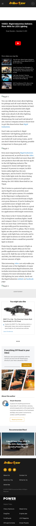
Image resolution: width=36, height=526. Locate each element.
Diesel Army (23, 509)
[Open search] (32, 3)
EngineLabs (23, 513)
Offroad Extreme (9, 523)
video (17, 263)
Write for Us (23, 480)
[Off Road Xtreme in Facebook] (9, 469)
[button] (18, 43)
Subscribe (26, 365)
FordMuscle (7, 518)
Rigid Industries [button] (26, 153)
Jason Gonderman (8, 331)
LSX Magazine (24, 518)
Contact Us (23, 475)
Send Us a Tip (8, 480)
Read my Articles (17, 419)
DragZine (6, 513)
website (21, 279)
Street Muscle (24, 523)
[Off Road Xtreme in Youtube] (14, 469)
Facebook (29, 279)
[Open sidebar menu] (3, 4)
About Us (6, 475)
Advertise (6, 484)
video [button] (31, 155)
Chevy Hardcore (8, 509)
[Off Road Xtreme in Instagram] (5, 469)
